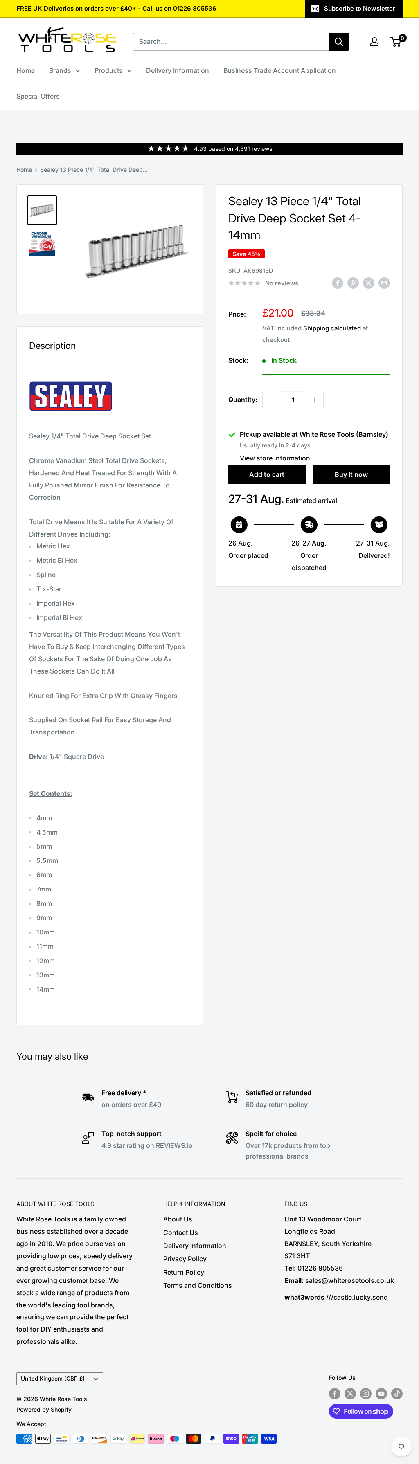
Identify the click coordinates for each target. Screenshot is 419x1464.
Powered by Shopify (44, 1409)
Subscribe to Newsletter (359, 8)
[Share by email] (384, 282)
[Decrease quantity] (271, 400)
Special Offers (38, 96)
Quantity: (242, 399)
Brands (60, 70)
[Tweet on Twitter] (368, 282)
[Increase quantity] (314, 400)
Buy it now (351, 474)
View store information (275, 458)
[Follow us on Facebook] (334, 1393)
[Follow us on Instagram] (366, 1393)
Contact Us (180, 1232)
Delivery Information (177, 70)
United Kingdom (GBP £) (53, 1378)
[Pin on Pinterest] (353, 282)
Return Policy (183, 1272)
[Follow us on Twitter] (350, 1393)
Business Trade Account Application (279, 70)
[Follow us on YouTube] (381, 1393)
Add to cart (266, 474)
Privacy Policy (185, 1259)
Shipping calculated (332, 328)
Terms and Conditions (197, 1285)
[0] (396, 42)
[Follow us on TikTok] (397, 1393)
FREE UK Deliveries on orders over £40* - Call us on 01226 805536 (116, 8)
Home (25, 70)
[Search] (339, 42)
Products (109, 70)
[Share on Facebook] (337, 282)
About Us (177, 1219)
